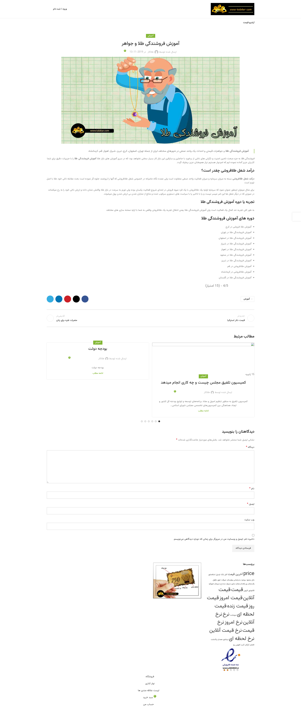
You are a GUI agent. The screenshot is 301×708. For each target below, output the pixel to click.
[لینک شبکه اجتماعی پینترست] (191, 390)
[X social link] (195, 390)
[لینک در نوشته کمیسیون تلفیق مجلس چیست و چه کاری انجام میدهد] (203, 359)
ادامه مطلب (203, 411)
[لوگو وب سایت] (232, 9)
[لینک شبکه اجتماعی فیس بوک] (199, 390)
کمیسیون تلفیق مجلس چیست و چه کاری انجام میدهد (203, 383)
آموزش (203, 376)
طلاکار (207, 392)
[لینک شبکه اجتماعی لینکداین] (187, 390)
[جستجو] (48, 9)
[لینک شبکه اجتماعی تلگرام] (182, 390)
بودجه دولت (97, 349)
